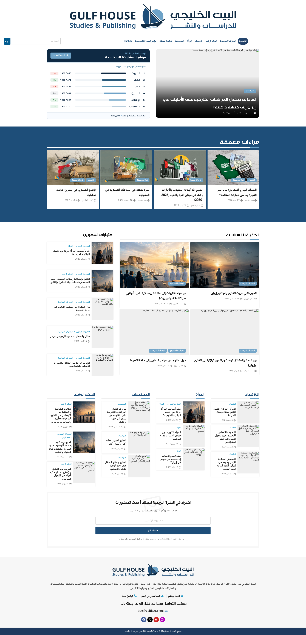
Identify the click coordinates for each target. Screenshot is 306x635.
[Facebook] (143, 619)
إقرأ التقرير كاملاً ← (61, 55)
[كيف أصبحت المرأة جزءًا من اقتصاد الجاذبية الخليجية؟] (102, 253)
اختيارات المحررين (177, 350)
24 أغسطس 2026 (161, 304)
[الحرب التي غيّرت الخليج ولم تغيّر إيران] (224, 265)
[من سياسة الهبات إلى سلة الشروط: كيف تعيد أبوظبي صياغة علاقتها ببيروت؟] (154, 265)
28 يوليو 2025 (62, 484)
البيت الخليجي (87, 200)
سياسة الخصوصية (134, 539)
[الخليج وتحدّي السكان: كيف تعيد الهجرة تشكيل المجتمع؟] (139, 466)
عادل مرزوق (195, 206)
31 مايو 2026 (227, 474)
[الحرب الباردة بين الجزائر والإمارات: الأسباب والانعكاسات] (102, 365)
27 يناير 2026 (234, 200)
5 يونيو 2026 (227, 420)
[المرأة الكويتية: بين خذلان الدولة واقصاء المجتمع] (194, 436)
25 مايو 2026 (117, 474)
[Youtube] (156, 619)
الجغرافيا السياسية (228, 41)
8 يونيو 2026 (63, 427)
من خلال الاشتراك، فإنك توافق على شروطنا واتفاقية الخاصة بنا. (151, 539)
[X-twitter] (150, 619)
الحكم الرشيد (211, 41)
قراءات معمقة (166, 41)
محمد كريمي (248, 113)
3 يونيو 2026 (233, 371)
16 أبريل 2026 (80, 341)
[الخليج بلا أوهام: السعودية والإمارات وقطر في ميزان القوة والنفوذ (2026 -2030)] (180, 167)
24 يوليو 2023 (172, 444)
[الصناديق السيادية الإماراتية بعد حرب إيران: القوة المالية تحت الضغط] (248, 462)
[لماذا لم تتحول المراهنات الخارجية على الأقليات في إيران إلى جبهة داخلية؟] (207, 83)
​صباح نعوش (249, 200)
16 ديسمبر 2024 (125, 200)
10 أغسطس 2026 (230, 113)
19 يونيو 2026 (117, 449)
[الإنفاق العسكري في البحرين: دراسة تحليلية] (73, 167)
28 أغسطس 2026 (231, 299)
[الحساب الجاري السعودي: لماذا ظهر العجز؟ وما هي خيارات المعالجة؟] (233, 167)
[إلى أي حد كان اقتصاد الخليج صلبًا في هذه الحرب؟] (248, 412)
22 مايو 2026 (81, 287)
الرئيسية (242, 41)
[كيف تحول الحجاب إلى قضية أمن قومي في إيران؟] (194, 459)
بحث (5, 41)
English (128, 41)
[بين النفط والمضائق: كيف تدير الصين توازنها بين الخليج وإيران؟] (224, 332)
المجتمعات (179, 41)
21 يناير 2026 (180, 206)
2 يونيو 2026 (227, 447)
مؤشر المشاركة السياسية (145, 41)
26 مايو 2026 (81, 259)
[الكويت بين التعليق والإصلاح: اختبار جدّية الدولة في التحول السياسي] (84, 472)
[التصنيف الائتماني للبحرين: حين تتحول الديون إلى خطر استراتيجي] (248, 436)
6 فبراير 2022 (71, 200)
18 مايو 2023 (172, 467)
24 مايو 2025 (81, 371)
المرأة (189, 41)
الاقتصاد (198, 41)
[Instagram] (162, 619)
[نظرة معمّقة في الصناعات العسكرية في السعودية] (126, 167)
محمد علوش (178, 304)
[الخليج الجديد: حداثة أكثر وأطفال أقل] (139, 442)
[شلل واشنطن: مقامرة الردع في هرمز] (102, 337)
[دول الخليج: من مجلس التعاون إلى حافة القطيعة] (154, 332)
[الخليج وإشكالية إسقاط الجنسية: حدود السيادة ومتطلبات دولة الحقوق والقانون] (102, 281)
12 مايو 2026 (163, 366)
